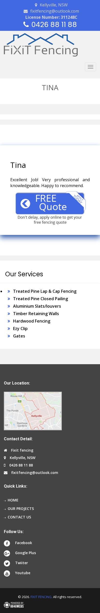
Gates (19, 336)
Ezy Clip (20, 328)
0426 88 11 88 (54, 24)
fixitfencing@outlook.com (54, 11)
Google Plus (25, 552)
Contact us (19, 517)
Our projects (21, 508)
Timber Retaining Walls (36, 313)
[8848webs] (50, 605)
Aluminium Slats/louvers (37, 306)
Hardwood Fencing (31, 321)
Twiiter (21, 562)
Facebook (23, 542)
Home (13, 500)
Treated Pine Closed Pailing (40, 298)
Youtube (22, 572)
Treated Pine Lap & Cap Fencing (44, 291)
